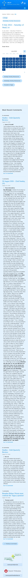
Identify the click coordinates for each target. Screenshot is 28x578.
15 (20, 61)
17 (3, 64)
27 (14, 67)
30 (24, 67)
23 (24, 64)
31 (3, 69)
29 (21, 67)
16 (24, 61)
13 (14, 61)
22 (21, 64)
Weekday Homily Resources (11, 21)
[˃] (24, 72)
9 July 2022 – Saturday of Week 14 (13, 26)
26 (10, 67)
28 (17, 67)
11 (7, 61)
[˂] (3, 72)
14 (17, 61)
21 (17, 64)
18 (7, 64)
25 (7, 67)
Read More (5, 46)
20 (14, 64)
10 (3, 61)
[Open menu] (25, 3)
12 (10, 61)
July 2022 (14, 51)
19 (10, 64)
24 (4, 67)
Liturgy (5, 17)
